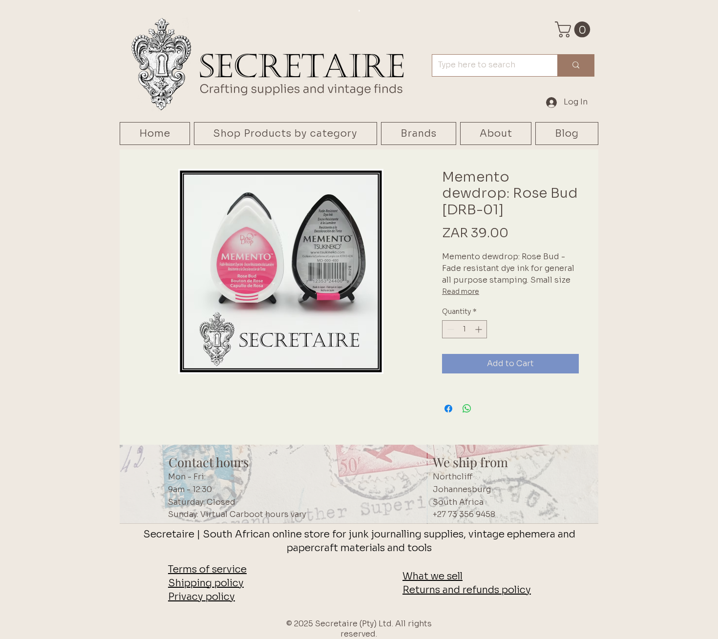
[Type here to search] (575, 65)
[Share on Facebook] (448, 408)
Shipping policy (206, 583)
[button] (574, 29)
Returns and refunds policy (466, 590)
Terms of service (207, 569)
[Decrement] (449, 329)
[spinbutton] (464, 329)
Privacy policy (201, 597)
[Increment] (479, 329)
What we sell (432, 576)
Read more (460, 291)
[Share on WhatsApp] (467, 408)
